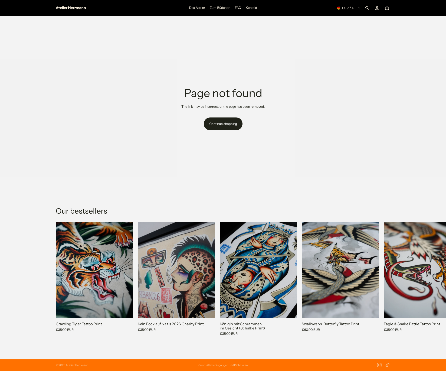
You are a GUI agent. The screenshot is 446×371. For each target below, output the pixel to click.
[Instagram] (379, 365)
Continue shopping (223, 124)
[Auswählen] (126, 311)
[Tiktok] (387, 365)
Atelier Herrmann (77, 365)
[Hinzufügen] (208, 311)
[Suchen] (367, 8)
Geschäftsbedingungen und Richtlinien (223, 365)
